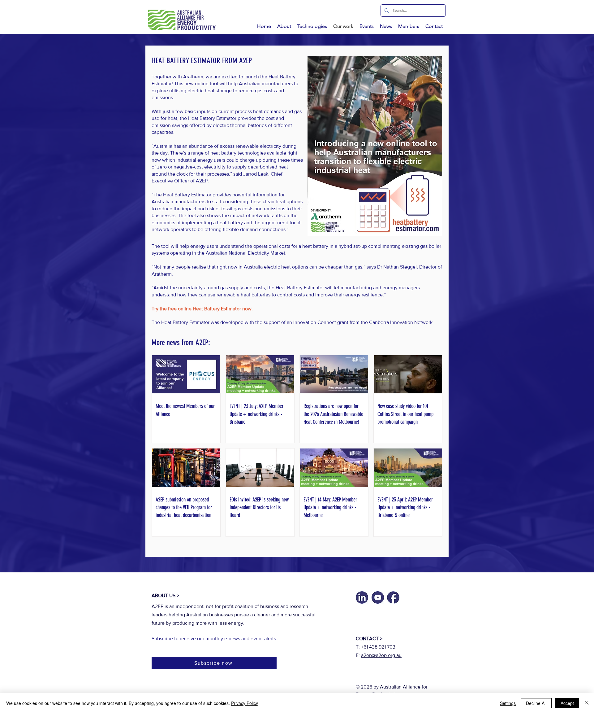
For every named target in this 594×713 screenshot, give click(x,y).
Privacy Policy (244, 703)
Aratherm (193, 76)
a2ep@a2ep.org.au (381, 655)
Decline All (536, 703)
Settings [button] (508, 703)
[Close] (586, 703)
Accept (567, 703)
